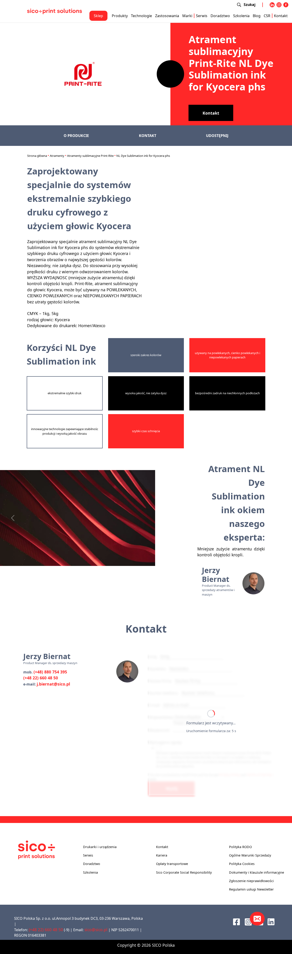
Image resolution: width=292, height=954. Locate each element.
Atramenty (57, 156)
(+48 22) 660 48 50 (40, 678)
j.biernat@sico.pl (53, 684)
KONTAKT (147, 135)
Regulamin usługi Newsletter (251, 889)
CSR (267, 15)
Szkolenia (241, 15)
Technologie (141, 15)
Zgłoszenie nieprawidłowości (251, 881)
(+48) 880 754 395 (50, 672)
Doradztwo (220, 15)
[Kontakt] (257, 918)
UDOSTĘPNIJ (217, 135)
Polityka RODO (240, 847)
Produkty (120, 15)
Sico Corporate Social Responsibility (184, 872)
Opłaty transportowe (172, 864)
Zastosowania (167, 15)
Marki (187, 15)
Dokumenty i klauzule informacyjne (256, 872)
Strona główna (37, 156)
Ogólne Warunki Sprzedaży (250, 855)
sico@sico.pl (95, 929)
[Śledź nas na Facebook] (236, 921)
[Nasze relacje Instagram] (248, 921)
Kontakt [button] (211, 113)
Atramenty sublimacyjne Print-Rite (90, 156)
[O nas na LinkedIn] (271, 921)
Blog (257, 15)
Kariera (161, 855)
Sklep (98, 15)
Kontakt (281, 15)
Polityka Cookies (242, 864)
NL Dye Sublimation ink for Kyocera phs (143, 156)
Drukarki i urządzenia (100, 847)
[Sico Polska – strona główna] (54, 11)
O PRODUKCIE (76, 135)
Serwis (201, 15)
